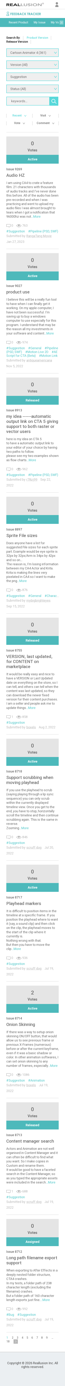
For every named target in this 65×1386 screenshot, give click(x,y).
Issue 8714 (14, 1018)
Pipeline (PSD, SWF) (44, 231)
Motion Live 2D (37, 352)
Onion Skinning (20, 1024)
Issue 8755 (14, 650)
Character (54, 596)
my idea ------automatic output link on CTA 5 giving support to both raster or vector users (32, 424)
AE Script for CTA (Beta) (32, 354)
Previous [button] (3, 22)
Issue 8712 (14, 1252)
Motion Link (49, 356)
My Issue (40, 22)
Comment (43, 123)
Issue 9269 (14, 169)
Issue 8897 (14, 529)
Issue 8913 (14, 410)
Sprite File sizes (21, 535)
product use (18, 292)
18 (8, 1341)
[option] (18, 22)
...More (36, 216)
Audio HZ (15, 175)
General (35, 348)
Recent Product (18, 22)
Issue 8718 (14, 771)
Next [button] (61, 22)
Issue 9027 (14, 286)
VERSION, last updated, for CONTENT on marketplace (29, 661)
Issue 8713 (14, 1135)
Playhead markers (23, 903)
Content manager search (30, 1141)
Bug (11, 1315)
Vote (17, 123)
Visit (43, 115)
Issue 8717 (14, 897)
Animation (37, 1080)
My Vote (56, 22)
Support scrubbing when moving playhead (29, 780)
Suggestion (16, 231)
